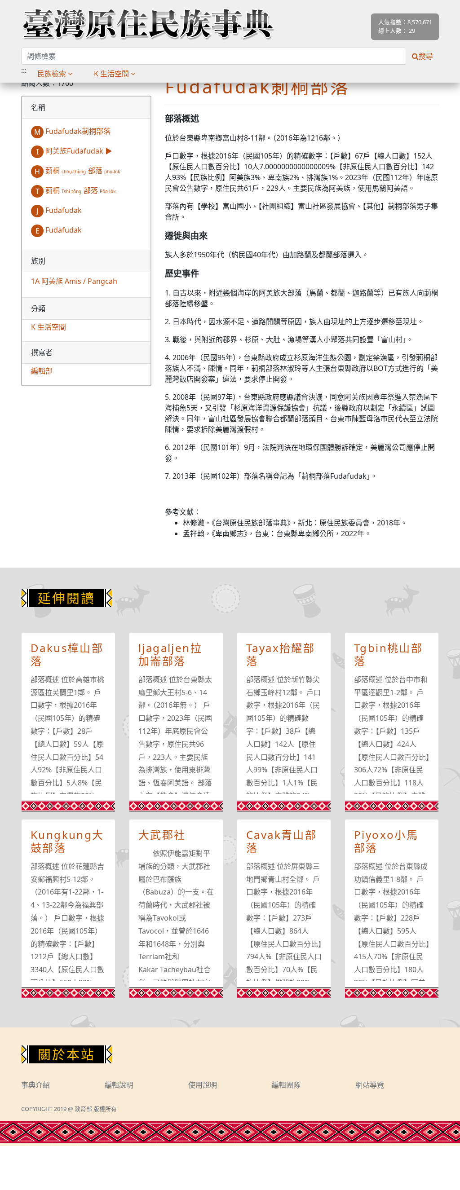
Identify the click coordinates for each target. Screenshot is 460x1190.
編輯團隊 (286, 1085)
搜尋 (426, 56)
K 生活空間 (48, 327)
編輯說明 (119, 1085)
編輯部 (42, 371)
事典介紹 (35, 1085)
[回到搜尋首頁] (148, 24)
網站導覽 (369, 1085)
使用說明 (202, 1085)
